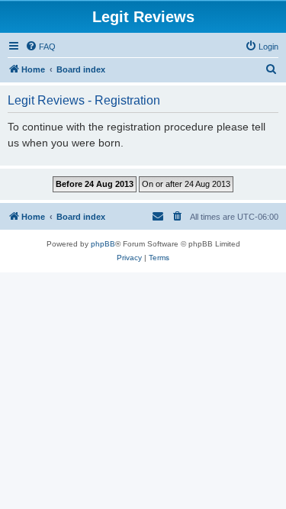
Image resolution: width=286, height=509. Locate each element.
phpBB (103, 244)
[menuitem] (40, 46)
